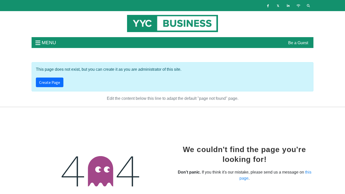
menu (48, 42)
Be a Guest (298, 43)
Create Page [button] (49, 82)
